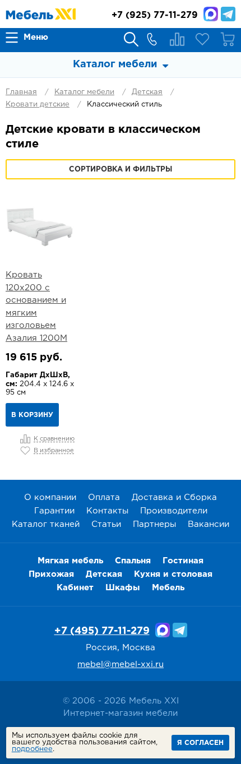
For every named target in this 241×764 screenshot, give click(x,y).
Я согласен (200, 743)
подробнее (32, 749)
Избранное (202, 39)
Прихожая (51, 574)
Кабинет (75, 587)
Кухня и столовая (173, 574)
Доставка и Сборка (174, 497)
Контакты (107, 511)
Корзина (227, 39)
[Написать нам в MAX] (210, 14)
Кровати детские (37, 104)
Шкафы (122, 587)
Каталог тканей (46, 524)
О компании (50, 497)
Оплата (104, 497)
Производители (173, 511)
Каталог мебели (84, 92)
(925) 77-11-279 (155, 15)
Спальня (133, 560)
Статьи (106, 524)
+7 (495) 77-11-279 (102, 631)
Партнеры (154, 524)
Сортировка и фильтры (120, 169)
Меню (36, 37)
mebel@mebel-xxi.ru (120, 664)
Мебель (168, 587)
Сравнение (177, 39)
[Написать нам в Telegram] (228, 14)
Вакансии (208, 524)
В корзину (32, 415)
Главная (21, 92)
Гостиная (183, 560)
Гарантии (54, 511)
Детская (147, 92)
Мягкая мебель (70, 560)
